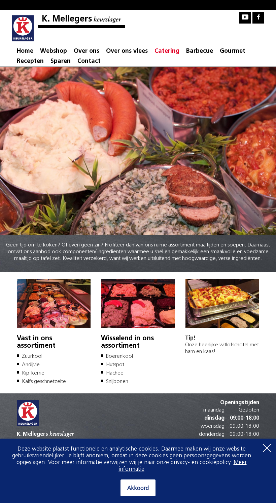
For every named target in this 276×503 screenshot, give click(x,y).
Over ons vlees (127, 51)
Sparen (60, 62)
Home (25, 51)
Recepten (30, 62)
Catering (166, 51)
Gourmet (232, 51)
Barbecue (199, 51)
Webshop (53, 51)
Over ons (86, 51)
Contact (89, 62)
